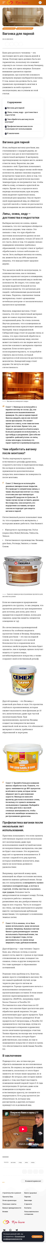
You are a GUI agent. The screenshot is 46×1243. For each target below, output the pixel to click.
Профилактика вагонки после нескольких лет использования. (19, 127)
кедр (20, 1162)
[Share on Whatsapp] (7, 44)
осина (32, 1162)
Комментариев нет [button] (33, 1181)
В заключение (13, 133)
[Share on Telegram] (16, 44)
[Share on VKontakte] (12, 44)
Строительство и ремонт (24, 28)
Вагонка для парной (15, 108)
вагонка (13, 1162)
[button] (37, 1236)
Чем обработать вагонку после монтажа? (19, 120)
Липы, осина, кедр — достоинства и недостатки (21, 113)
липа (26, 1162)
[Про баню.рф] (17, 2)
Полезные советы (9, 28)
